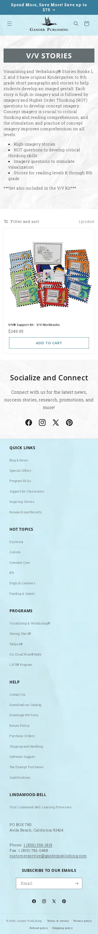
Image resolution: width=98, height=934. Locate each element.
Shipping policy (62, 928)
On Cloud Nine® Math (25, 654)
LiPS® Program (21, 664)
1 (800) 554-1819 (38, 844)
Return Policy (20, 725)
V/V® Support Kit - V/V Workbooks (34, 325)
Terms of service (58, 921)
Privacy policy (83, 921)
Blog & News (19, 460)
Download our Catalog (25, 705)
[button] (9, 23)
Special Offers (20, 470)
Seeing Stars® (20, 633)
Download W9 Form (24, 715)
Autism (15, 552)
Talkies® (16, 644)
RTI (12, 573)
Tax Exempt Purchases (27, 767)
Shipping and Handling (26, 746)
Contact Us (18, 694)
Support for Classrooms (27, 491)
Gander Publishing (29, 920)
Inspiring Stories (22, 501)
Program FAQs (20, 481)
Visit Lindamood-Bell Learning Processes (41, 807)
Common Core (20, 562)
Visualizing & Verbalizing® (30, 623)
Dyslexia (16, 542)
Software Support (22, 756)
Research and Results (26, 512)
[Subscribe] (77, 883)
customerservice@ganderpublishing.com (48, 855)
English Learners (22, 583)
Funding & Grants (22, 593)
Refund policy (39, 928)
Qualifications (20, 777)
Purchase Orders (22, 736)
